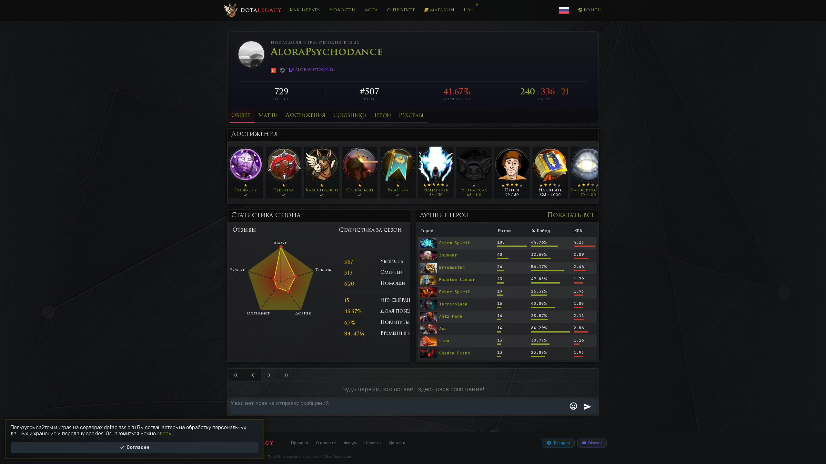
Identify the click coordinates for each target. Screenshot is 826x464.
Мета (371, 10)
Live (469, 10)
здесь (164, 433)
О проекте (401, 10)
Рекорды (411, 115)
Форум (350, 443)
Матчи (268, 115)
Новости (342, 10)
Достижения (306, 115)
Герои (382, 115)
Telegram (561, 443)
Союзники (350, 115)
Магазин (442, 10)
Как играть (305, 10)
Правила (299, 443)
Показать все (571, 216)
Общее (241, 115)
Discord (595, 443)
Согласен (137, 447)
